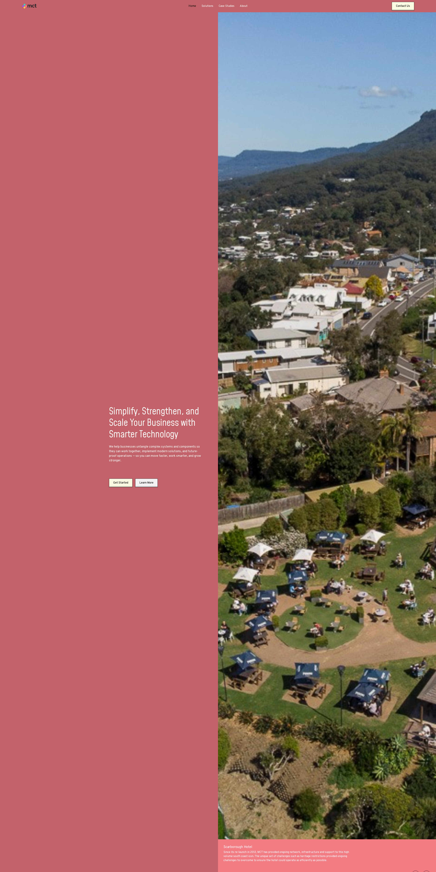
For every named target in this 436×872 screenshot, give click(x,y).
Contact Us (403, 6)
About (243, 6)
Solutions (207, 6)
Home (192, 6)
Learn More (146, 483)
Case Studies (226, 6)
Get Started (120, 483)
